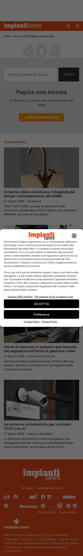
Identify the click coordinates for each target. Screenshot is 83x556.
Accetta (41, 304)
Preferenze (41, 314)
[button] (74, 236)
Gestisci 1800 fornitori (20, 296)
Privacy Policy (49, 321)
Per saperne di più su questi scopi (54, 296)
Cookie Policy (32, 321)
